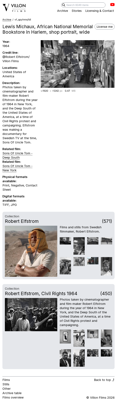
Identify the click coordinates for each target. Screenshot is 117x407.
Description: (11, 83)
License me (105, 26)
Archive (6, 19)
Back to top (104, 380)
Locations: (10, 68)
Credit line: (10, 52)
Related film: (11, 149)
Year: (6, 42)
